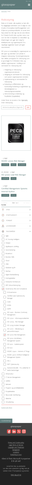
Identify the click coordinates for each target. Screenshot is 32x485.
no (30, 1)
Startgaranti (16, 450)
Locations (16, 452)
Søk (28, 107)
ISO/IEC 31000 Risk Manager (13, 161)
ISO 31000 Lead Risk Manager (13, 175)
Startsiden (4, 11)
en (26, 1)
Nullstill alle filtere (6, 408)
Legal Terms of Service (16, 445)
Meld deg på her (16, 475)
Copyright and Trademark (16, 447)
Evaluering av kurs (16, 454)
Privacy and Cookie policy (16, 442)
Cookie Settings (6, 421)
